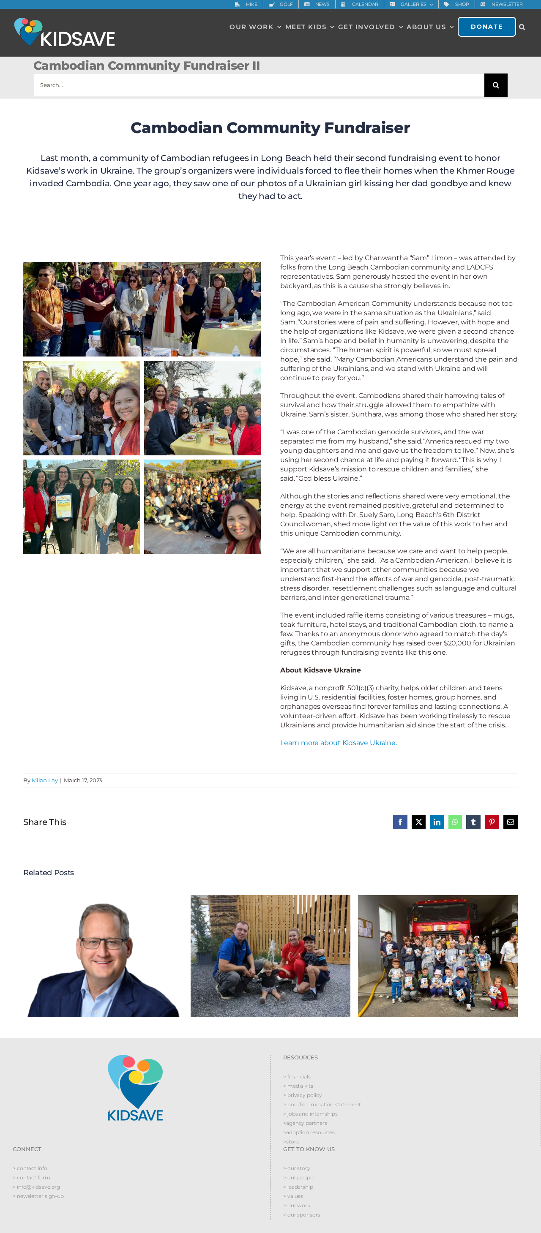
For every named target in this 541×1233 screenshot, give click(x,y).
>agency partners (305, 1123)
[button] (522, 26)
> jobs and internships (310, 1114)
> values (293, 1196)
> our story (296, 1168)
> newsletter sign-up (38, 1196)
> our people (298, 1177)
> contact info (30, 1168)
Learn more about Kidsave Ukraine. (338, 743)
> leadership (298, 1187)
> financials (297, 1076)
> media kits (298, 1086)
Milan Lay (45, 780)
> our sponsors (301, 1214)
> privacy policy (302, 1095)
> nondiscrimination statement (322, 1104)
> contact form (31, 1177)
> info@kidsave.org (36, 1187)
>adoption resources (309, 1132)
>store (291, 1141)
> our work (296, 1205)
